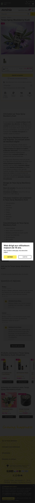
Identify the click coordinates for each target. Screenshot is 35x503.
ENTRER (10, 257)
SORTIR (25, 257)
